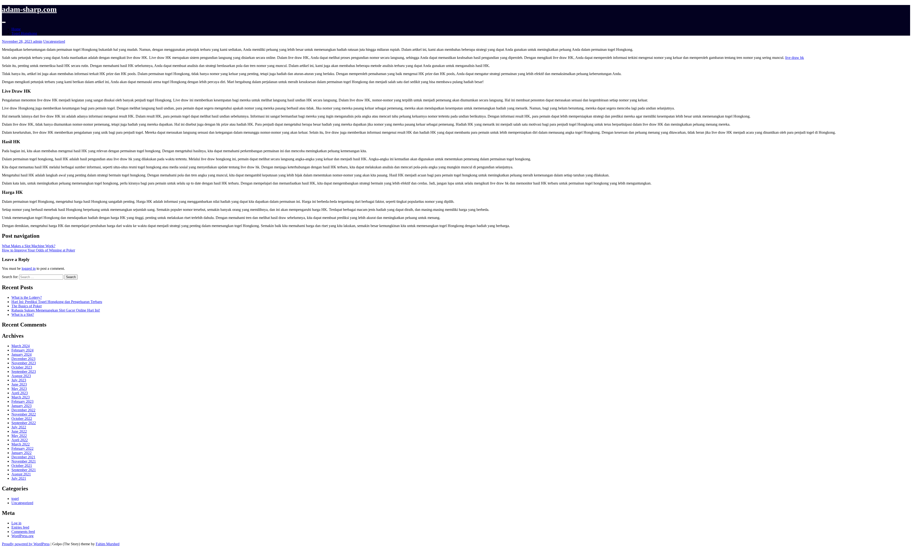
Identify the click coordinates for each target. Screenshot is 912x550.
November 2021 (23, 461)
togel (15, 499)
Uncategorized (54, 41)
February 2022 (22, 448)
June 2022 (19, 431)
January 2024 (21, 354)
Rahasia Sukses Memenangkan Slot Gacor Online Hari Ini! (55, 310)
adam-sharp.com (29, 9)
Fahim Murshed (107, 544)
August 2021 (21, 474)
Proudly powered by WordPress (26, 544)
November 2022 (23, 414)
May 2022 (19, 436)
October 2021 (21, 466)
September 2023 (23, 372)
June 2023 (19, 384)
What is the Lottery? (26, 297)
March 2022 (20, 444)
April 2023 (19, 393)
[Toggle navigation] (4, 22)
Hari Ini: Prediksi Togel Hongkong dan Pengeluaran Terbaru (56, 302)
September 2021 (23, 470)
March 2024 (20, 346)
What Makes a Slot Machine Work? (28, 246)
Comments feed (23, 532)
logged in (29, 268)
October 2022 (21, 419)
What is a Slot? (22, 315)
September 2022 (23, 423)
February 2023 (22, 401)
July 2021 (18, 478)
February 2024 (22, 350)
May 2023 (19, 389)
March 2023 (20, 397)
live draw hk (794, 58)
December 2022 (23, 410)
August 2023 (21, 376)
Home (16, 29)
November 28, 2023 (17, 41)
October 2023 (21, 367)
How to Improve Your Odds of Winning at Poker (38, 250)
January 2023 (21, 406)
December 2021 (23, 457)
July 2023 (18, 380)
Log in (16, 523)
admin (37, 41)
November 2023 (23, 363)
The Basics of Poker (26, 306)
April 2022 (19, 440)
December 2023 (23, 359)
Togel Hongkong (24, 33)
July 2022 (18, 427)
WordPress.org (22, 536)
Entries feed (20, 527)
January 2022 (21, 453)
